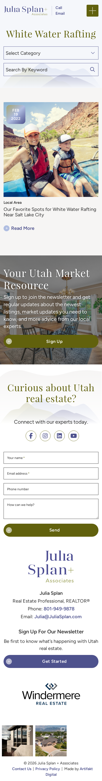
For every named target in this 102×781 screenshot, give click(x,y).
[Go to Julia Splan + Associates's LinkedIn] (59, 436)
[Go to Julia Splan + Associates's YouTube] (73, 436)
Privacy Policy (47, 769)
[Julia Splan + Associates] (26, 10)
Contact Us (21, 769)
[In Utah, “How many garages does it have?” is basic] (50, 740)
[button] (92, 11)
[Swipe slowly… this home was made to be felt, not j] (17, 740)
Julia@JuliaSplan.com (58, 616)
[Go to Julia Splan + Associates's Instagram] (45, 436)
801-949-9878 (59, 608)
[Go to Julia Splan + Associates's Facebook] (31, 436)
